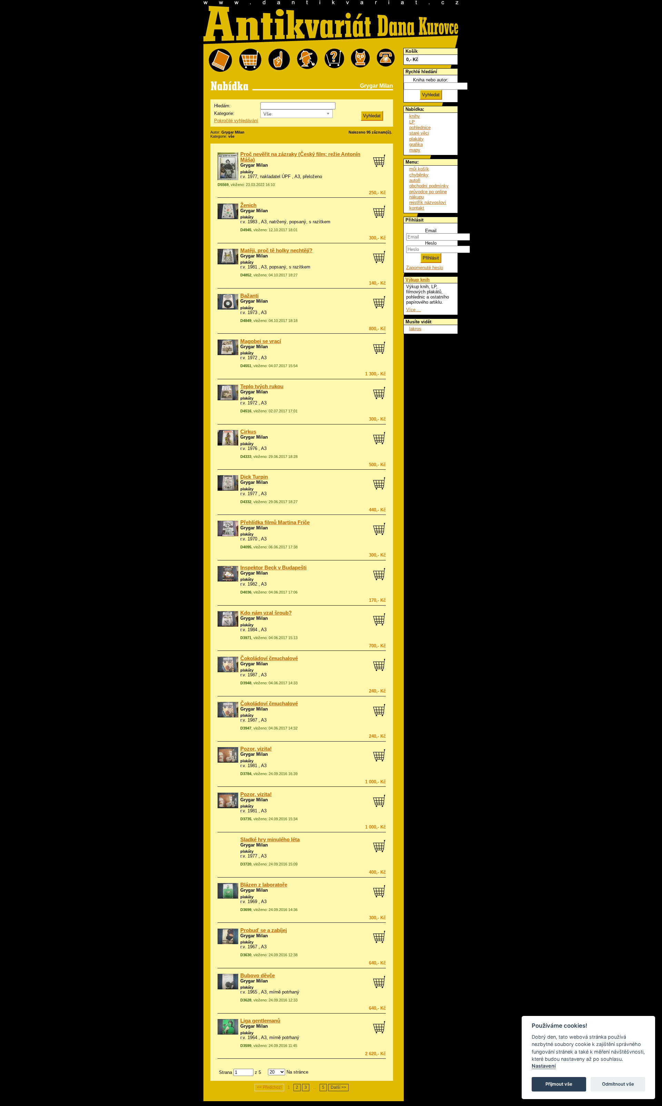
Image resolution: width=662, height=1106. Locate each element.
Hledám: (222, 105)
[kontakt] (386, 60)
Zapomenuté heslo (424, 267)
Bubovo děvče (257, 975)
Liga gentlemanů (260, 1021)
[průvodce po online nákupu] (334, 60)
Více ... (413, 309)
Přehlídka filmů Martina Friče (275, 522)
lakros (415, 328)
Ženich (248, 205)
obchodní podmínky (429, 185)
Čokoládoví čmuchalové (269, 658)
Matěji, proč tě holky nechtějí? (276, 250)
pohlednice (420, 127)
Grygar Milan (254, 165)
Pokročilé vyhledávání (236, 120)
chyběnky (419, 174)
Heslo (431, 243)
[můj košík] (250, 60)
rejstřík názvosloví (427, 202)
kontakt (416, 208)
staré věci (419, 133)
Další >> (338, 1087)
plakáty (246, 172)
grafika (416, 144)
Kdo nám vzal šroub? (266, 613)
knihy (414, 116)
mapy (414, 150)
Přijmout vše (558, 1084)
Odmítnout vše (618, 1084)
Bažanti (249, 295)
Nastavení (544, 1066)
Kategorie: (224, 113)
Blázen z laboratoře (263, 885)
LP (412, 122)
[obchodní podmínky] (279, 60)
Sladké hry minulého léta (270, 839)
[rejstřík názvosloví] (360, 60)
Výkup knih (417, 279)
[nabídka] (220, 60)
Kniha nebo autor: (430, 79)
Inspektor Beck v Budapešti (273, 567)
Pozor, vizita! (256, 749)
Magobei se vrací (260, 341)
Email (431, 230)
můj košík (419, 169)
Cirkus (248, 431)
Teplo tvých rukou (261, 386)
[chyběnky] (307, 60)
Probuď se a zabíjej (263, 930)
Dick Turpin (254, 477)
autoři (414, 180)
